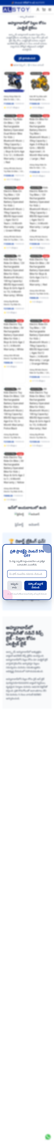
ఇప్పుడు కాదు (14, 585)
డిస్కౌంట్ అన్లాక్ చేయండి (35, 585)
